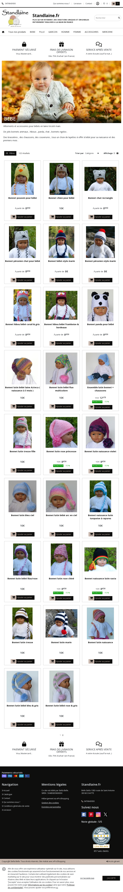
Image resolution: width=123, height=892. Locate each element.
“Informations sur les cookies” (40, 885)
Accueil (6, 790)
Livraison (7, 810)
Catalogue (7, 794)
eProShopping (59, 861)
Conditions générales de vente (16, 806)
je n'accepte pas (87, 878)
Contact (89, 3)
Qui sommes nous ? (11, 802)
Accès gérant (114, 861)
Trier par (79, 153)
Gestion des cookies (50, 802)
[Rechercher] (119, 18)
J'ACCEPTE (111, 878)
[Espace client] (97, 3)
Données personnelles (51, 807)
